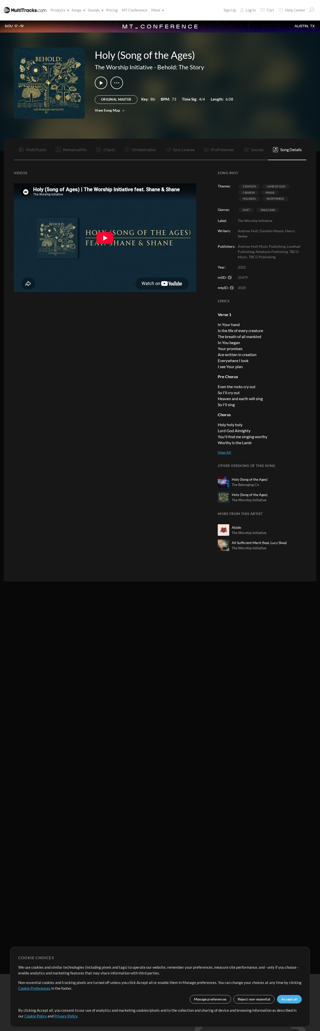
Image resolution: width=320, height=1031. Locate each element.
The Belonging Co (245, 484)
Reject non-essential (254, 999)
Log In (251, 10)
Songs (77, 10)
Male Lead (267, 209)
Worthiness (275, 198)
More (155, 10)
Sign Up (230, 10)
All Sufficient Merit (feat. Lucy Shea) (259, 543)
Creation (249, 186)
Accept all (289, 999)
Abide (236, 527)
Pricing (112, 10)
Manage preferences (210, 999)
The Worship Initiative (124, 67)
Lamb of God (276, 186)
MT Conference (134, 10)
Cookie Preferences (34, 988)
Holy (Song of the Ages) (250, 479)
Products (57, 10)
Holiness (249, 198)
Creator (249, 192)
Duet (246, 209)
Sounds (94, 10)
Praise (270, 192)
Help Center (295, 10)
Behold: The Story (180, 67)
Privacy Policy (65, 1016)
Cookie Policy (35, 1016)
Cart (270, 10)
